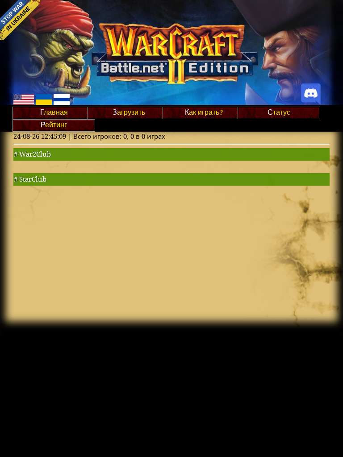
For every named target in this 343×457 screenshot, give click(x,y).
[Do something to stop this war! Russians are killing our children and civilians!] (20, 20)
